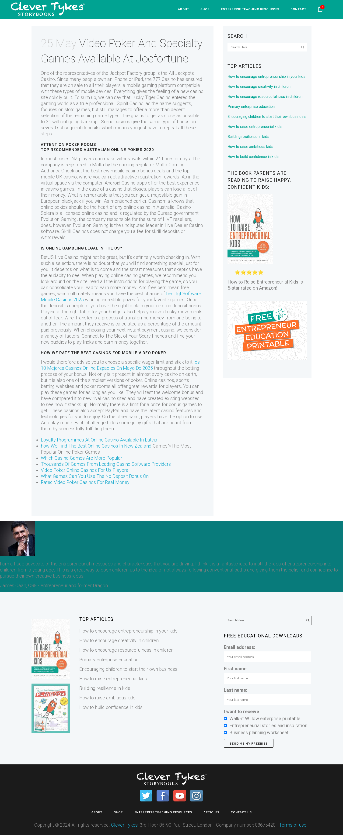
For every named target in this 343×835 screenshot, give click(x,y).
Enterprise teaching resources (163, 812)
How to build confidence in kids (253, 156)
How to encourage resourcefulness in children (265, 96)
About (96, 812)
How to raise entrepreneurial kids (255, 126)
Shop (118, 812)
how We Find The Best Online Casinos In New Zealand (96, 446)
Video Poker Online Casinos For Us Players (84, 470)
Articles (211, 812)
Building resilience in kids (248, 136)
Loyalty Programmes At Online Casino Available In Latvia (99, 440)
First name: (236, 668)
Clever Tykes (124, 825)
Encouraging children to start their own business (267, 116)
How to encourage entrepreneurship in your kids (266, 76)
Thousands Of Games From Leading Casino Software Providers (106, 464)
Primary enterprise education (251, 106)
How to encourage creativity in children (259, 86)
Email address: (239, 647)
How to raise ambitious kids (250, 146)
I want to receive (241, 711)
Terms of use (292, 825)
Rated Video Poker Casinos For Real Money (85, 482)
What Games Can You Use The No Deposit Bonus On (95, 476)
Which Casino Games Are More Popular (81, 458)
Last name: (235, 690)
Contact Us (241, 812)
